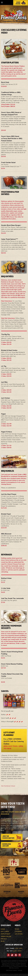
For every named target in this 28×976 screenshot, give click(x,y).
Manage (20, 970)
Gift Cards (5, 931)
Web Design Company (11, 970)
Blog (2, 941)
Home (3, 929)
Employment (5, 934)
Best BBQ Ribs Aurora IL (18, 967)
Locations (19, 934)
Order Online (6, 936)
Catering (18, 931)
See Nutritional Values (8, 786)
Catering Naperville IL (18, 966)
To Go (17, 929)
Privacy (4, 939)
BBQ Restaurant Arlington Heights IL (11, 965)
